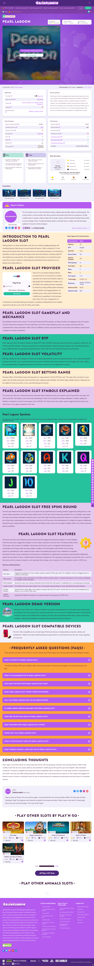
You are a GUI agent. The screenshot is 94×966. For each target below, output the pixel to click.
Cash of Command (58, 835)
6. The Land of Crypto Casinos (48, 923)
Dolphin (29, 102)
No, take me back (31, 55)
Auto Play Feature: (56, 137)
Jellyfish (36, 102)
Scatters (37, 111)
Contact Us (80, 922)
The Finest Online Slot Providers (65, 915)
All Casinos (16, 294)
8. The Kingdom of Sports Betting (49, 929)
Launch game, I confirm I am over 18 (31, 51)
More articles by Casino (79, 228)
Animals (24, 102)
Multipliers (31, 111)
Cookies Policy (81, 917)
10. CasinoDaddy (46, 937)
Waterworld (40, 104)
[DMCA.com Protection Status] (7, 946)
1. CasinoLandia (46, 906)
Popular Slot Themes (65, 919)
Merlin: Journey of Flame (13, 857)
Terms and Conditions (83, 914)
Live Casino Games (64, 921)
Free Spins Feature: (56, 140)
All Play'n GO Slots (47, 873)
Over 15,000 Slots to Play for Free (66, 908)
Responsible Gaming (82, 906)
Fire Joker (13, 835)
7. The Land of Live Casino (49, 926)
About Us (79, 920)
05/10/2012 (40, 99)
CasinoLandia (63, 87)
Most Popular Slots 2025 (66, 912)
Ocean (41, 102)
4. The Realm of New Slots (47, 916)
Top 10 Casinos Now (15, 11)
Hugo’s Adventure (36, 835)
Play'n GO (40, 96)
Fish (32, 102)
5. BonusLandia (46, 920)
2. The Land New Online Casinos (48, 909)
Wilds (41, 111)
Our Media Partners (64, 928)
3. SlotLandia (45, 913)
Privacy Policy (81, 912)
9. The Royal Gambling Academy (48, 933)
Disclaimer (80, 909)
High (42, 127)
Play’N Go (17, 283)
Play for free (13, 848)
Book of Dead (81, 835)
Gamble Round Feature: (57, 143)
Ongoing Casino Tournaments (63, 924)
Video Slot (40, 133)
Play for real (13, 849)
